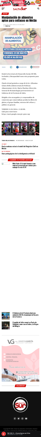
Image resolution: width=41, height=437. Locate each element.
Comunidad (20, 140)
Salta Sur (7, 26)
